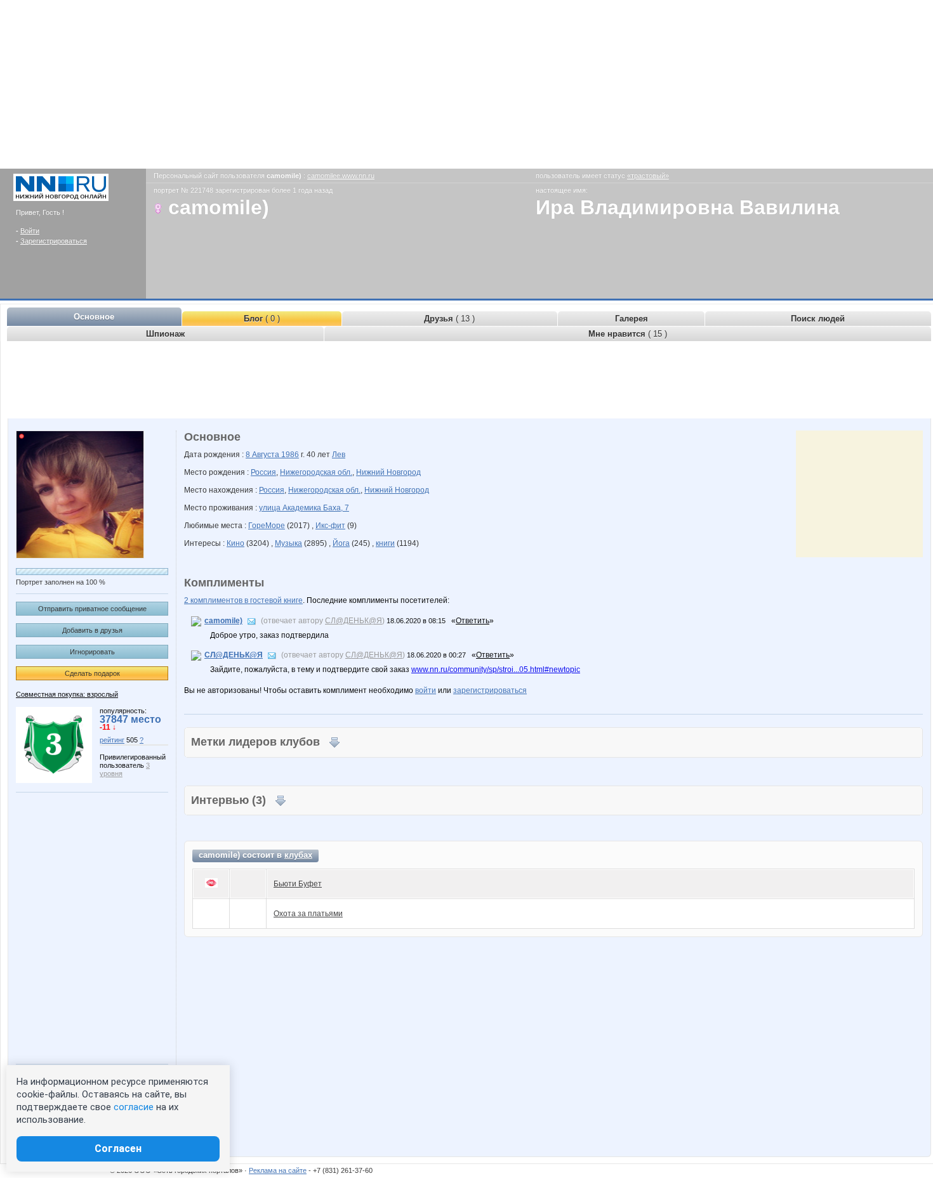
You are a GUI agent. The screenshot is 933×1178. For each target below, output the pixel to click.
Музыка (288, 543)
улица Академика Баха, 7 (304, 507)
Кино (235, 543)
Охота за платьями (308, 913)
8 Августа (263, 454)
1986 (290, 454)
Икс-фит (330, 525)
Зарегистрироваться (53, 241)
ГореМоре (266, 525)
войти (425, 690)
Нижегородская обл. (316, 472)
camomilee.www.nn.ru (340, 175)
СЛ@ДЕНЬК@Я (353, 620)
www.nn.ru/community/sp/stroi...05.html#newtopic (495, 669)
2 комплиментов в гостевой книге (243, 600)
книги (385, 543)
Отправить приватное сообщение (92, 608)
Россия (263, 472)
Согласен (118, 1148)
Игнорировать (92, 652)
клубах (298, 855)
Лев (338, 454)
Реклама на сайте (278, 1170)
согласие (134, 1107)
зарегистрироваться (490, 690)
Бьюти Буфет (298, 883)
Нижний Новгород (388, 472)
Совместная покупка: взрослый (67, 694)
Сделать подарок (92, 673)
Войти (29, 231)
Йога (341, 543)
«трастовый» (648, 175)
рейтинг (112, 740)
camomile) (223, 620)
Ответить (472, 620)
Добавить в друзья (92, 630)
